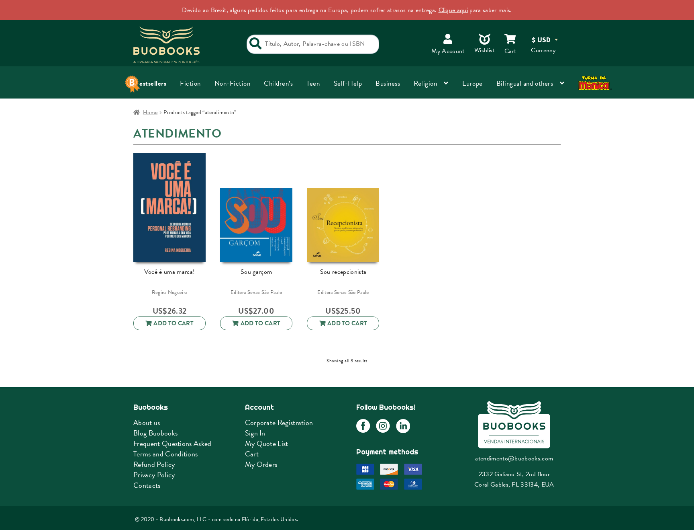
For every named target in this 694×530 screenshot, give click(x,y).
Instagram (383, 426)
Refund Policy (154, 464)
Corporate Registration (279, 422)
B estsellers (149, 83)
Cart (252, 453)
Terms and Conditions (165, 453)
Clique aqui (453, 10)
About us (146, 422)
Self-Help (348, 83)
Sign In (255, 432)
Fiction (190, 83)
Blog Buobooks (155, 432)
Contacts (147, 485)
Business (388, 83)
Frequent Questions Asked (172, 443)
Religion (425, 83)
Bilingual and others (524, 83)
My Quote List (266, 443)
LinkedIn (403, 426)
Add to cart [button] (173, 323)
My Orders (261, 464)
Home (150, 112)
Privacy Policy (154, 474)
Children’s (278, 83)
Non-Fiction (232, 83)
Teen (313, 83)
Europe (472, 83)
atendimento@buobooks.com (514, 458)
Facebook (363, 426)
